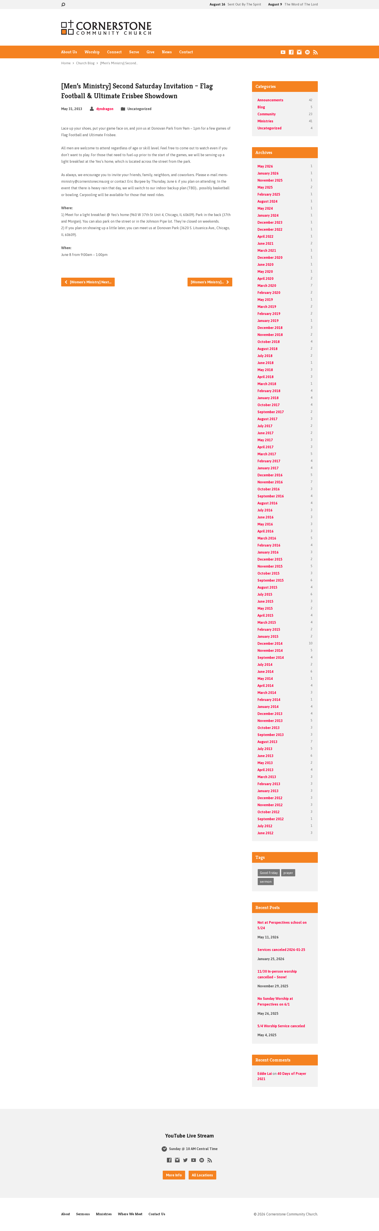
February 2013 (268, 784)
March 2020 (266, 286)
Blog (261, 107)
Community (266, 114)
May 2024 (265, 208)
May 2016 (265, 524)
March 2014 (266, 693)
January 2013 (268, 791)
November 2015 (270, 566)
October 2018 (268, 342)
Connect (114, 52)
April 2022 (265, 236)
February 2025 (268, 194)
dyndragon (104, 109)
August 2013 (267, 742)
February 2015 (268, 629)
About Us (69, 52)
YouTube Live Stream (189, 1136)
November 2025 (270, 180)
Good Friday (269, 873)
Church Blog (85, 63)
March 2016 (266, 538)
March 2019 (266, 307)
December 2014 (269, 643)
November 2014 (270, 650)
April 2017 (265, 447)
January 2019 (268, 321)
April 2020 (265, 279)
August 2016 (267, 503)
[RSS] (315, 52)
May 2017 (265, 440)
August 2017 (267, 419)
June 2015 (265, 601)
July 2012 (264, 826)
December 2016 (269, 475)
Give (150, 52)
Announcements (270, 100)
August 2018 (267, 349)
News (167, 52)
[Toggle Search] (63, 4)
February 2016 (268, 545)
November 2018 (270, 335)
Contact (186, 52)
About (65, 1214)
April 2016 (265, 531)
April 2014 (265, 686)
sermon (266, 881)
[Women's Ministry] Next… (90, 282)
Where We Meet (130, 1214)
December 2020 (269, 257)
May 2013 (265, 763)
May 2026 (265, 166)
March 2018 (266, 384)
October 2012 (268, 812)
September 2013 (270, 735)
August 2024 (267, 201)
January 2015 (268, 636)
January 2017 (268, 468)
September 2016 (270, 496)
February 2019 (268, 314)
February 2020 (268, 293)
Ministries (265, 121)
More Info (174, 1175)
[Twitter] (185, 1160)
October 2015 (268, 573)
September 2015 (270, 580)
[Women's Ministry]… (208, 282)
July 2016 (264, 510)
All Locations (202, 1175)
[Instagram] (299, 52)
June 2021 (265, 243)
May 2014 (265, 679)
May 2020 (265, 271)
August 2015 (267, 587)
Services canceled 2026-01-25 (281, 950)
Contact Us (156, 1214)
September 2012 (270, 819)
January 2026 (268, 173)
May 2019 (265, 300)
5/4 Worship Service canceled (281, 1026)
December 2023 (269, 222)
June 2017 (265, 433)
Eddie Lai (264, 1074)
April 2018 (265, 377)
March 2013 (266, 777)
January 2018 (268, 398)
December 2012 (269, 798)
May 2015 (265, 608)
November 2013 (270, 721)
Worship (92, 52)
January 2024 (268, 215)
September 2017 (270, 412)
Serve (134, 52)
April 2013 (265, 770)
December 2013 (269, 714)
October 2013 (268, 728)
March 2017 (266, 454)
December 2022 (269, 229)
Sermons (83, 1214)
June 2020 (265, 264)
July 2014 (264, 664)
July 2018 (264, 356)
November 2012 (270, 805)
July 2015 (264, 594)
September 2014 (270, 657)
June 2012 (265, 833)
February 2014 (268, 700)
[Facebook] (291, 52)
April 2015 (265, 615)
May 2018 (265, 370)
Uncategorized (269, 128)
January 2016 (268, 552)
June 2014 (265, 672)
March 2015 (266, 622)
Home (66, 63)
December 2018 (269, 328)
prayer (288, 873)
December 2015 (269, 559)
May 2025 (265, 187)
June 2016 (265, 517)
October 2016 (268, 489)
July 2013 (264, 749)
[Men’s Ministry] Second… (119, 63)
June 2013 (265, 756)
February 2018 (268, 391)
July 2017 (264, 426)
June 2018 (265, 363)
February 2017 (268, 461)
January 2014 (268, 707)
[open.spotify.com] (307, 52)
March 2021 (266, 250)
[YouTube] (283, 52)
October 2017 (268, 405)
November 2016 (270, 482)
